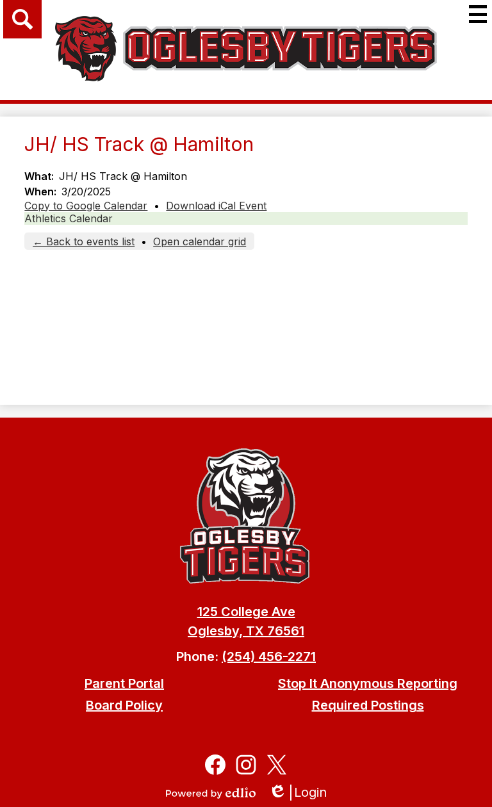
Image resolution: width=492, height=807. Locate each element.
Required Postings (368, 705)
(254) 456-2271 (269, 656)
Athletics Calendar (68, 218)
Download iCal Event (216, 205)
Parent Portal (124, 683)
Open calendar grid (199, 241)
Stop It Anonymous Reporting (367, 683)
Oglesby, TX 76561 (246, 631)
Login (302, 793)
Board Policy (124, 705)
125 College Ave (246, 611)
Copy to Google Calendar (85, 205)
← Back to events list (84, 241)
